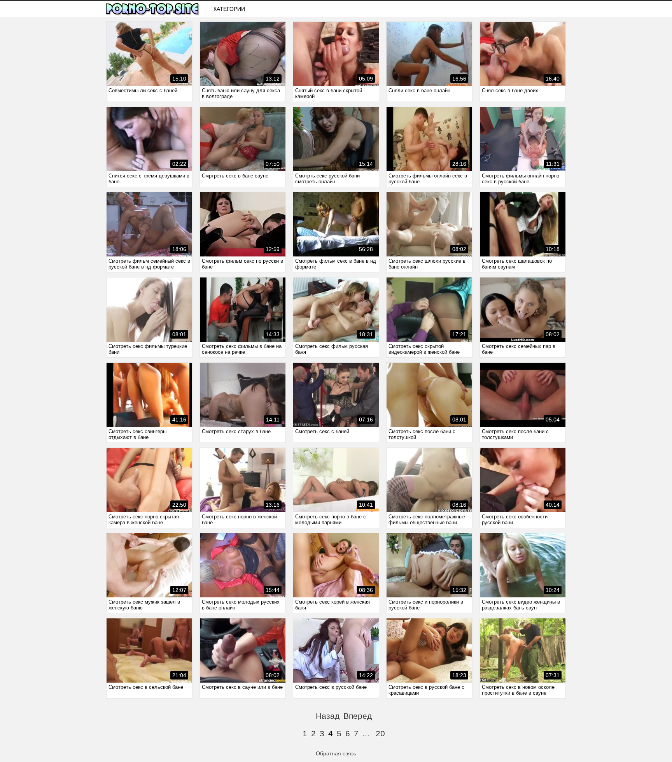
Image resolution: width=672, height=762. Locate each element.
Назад (328, 715)
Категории (229, 9)
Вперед (357, 715)
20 (380, 733)
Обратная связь (336, 753)
